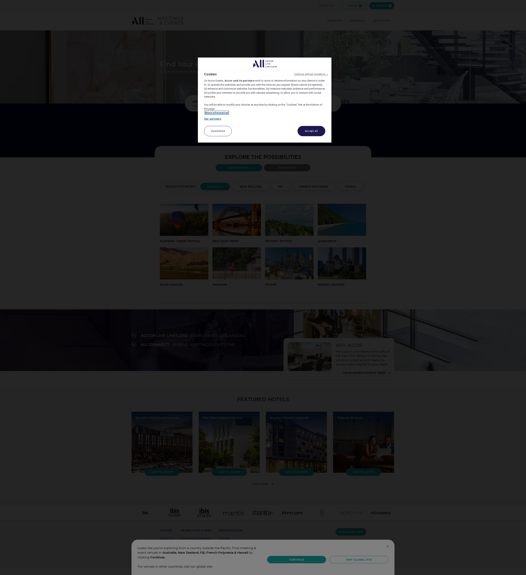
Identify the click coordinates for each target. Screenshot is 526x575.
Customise (218, 131)
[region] (264, 100)
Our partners (212, 118)
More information (216, 112)
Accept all (311, 131)
